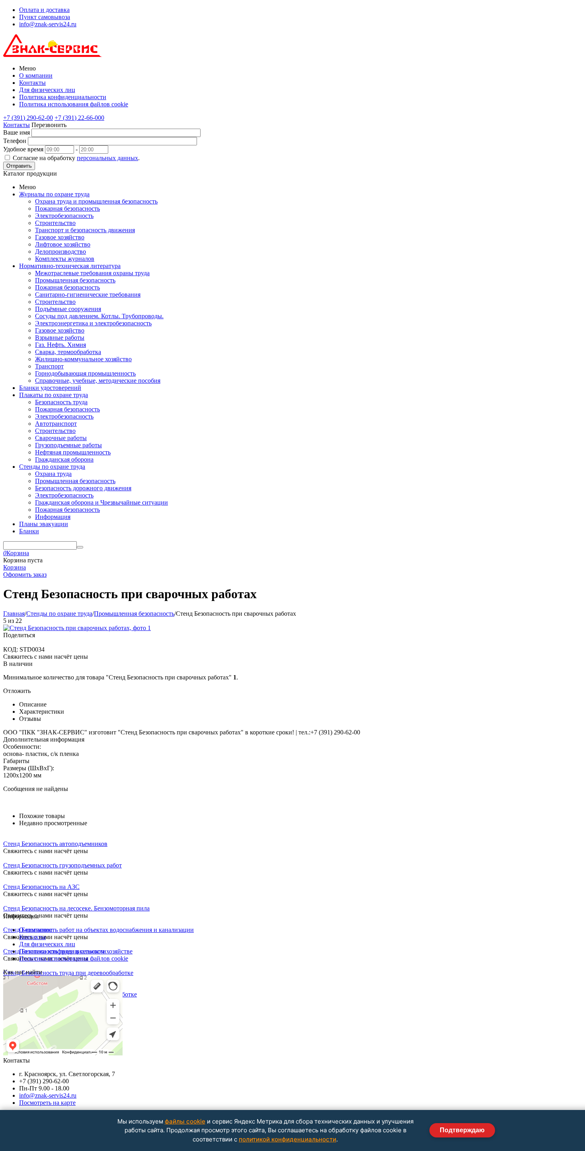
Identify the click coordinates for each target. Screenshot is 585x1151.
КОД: (10, 649)
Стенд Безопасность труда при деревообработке (68, 972)
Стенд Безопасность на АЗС (41, 886)
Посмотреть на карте (47, 1102)
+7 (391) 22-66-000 (79, 117)
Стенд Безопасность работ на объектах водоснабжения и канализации (98, 929)
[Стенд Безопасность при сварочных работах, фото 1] (77, 627)
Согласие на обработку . (76, 158)
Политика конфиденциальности (62, 97)
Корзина (14, 567)
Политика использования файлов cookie (73, 104)
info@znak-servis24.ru (47, 24)
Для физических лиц (47, 89)
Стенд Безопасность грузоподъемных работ (62, 865)
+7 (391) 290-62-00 (28, 117)
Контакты (32, 82)
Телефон (14, 140)
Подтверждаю (462, 1130)
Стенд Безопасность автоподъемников (55, 843)
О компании (36, 75)
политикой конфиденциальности (287, 1139)
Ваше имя (16, 132)
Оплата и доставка (44, 9)
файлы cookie (185, 1121)
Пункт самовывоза (44, 17)
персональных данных (107, 158)
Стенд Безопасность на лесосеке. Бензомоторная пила (76, 908)
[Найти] (80, 547)
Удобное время (23, 149)
